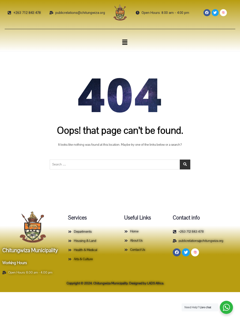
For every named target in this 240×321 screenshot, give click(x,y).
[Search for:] (120, 164)
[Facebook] (206, 12)
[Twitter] (215, 12)
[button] (124, 42)
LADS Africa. (155, 283)
